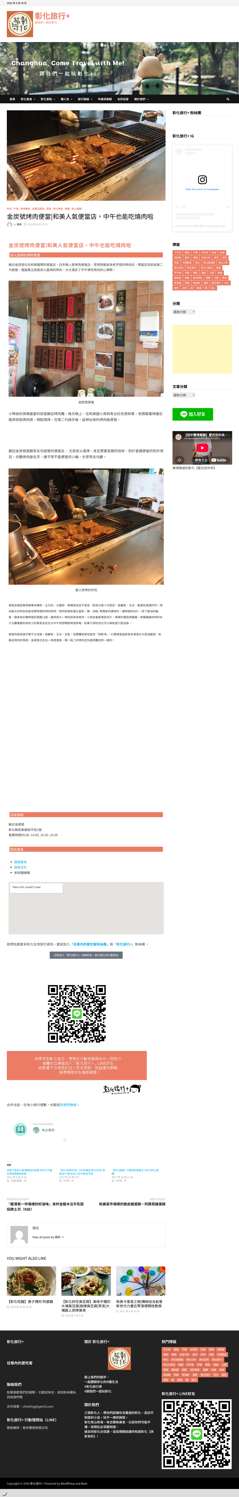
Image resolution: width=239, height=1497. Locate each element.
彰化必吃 (178, 267)
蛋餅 (205, 282)
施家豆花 (20, 867)
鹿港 (199, 288)
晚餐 (67, 208)
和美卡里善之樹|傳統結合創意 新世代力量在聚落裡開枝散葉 (139, 1303)
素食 (224, 277)
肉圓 (187, 282)
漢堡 (203, 272)
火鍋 (211, 272)
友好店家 (123, 99)
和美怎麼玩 (38, 208)
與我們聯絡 (68, 1104)
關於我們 (139, 99)
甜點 (187, 277)
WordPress (68, 1483)
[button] (86, 955)
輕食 (176, 288)
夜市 (216, 257)
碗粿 (208, 277)
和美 (214, 252)
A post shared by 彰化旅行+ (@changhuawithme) (202, 226)
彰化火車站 (206, 267)
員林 (187, 257)
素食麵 (177, 282)
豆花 (226, 282)
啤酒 (195, 257)
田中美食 (197, 277)
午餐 (16, 208)
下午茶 (177, 252)
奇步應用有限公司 (35, 1427)
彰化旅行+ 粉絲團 (187, 112)
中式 (9, 208)
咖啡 (222, 252)
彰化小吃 (223, 262)
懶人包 (65, 99)
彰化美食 (26, 99)
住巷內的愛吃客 (20, 1362)
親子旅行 (216, 282)
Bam (84, 1483)
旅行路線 (83, 99)
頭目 (19, 224)
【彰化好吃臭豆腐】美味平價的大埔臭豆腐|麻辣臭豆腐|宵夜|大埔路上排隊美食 (85, 1306)
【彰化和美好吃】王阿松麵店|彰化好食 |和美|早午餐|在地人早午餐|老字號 (82, 1171)
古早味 (204, 252)
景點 (195, 272)
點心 (213, 288)
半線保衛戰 (105, 99)
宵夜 (48, 208)
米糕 (216, 277)
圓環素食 (20, 862)
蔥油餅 (196, 282)
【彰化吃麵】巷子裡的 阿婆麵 (30, 1301)
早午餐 (177, 272)
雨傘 (184, 288)
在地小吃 (205, 257)
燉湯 (220, 272)
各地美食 (25, 208)
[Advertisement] (202, 349)
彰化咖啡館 (209, 262)
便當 (187, 252)
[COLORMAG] (119, 1358)
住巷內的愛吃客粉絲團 (90, 944)
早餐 (187, 272)
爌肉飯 (177, 277)
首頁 (12, 99)
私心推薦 (77, 208)
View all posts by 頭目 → (48, 1237)
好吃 (224, 257)
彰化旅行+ (52, 15)
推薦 (218, 267)
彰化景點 (46, 99)
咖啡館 (177, 257)
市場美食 (187, 262)
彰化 (197, 262)
